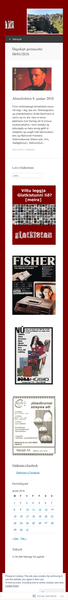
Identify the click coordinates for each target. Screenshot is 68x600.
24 (27, 522)
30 (21, 529)
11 (33, 509)
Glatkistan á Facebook (25, 465)
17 (27, 516)
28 (52, 522)
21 (52, 516)
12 (40, 509)
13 (46, 509)
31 (27, 529)
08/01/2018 (18, 149)
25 (33, 522)
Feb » (24, 538)
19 (40, 516)
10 (27, 509)
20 (46, 516)
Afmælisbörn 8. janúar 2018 (33, 98)
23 (21, 522)
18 (33, 516)
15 (15, 516)
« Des (15, 538)
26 (40, 522)
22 (15, 522)
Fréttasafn (30, 149)
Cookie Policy (12, 585)
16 (21, 516)
